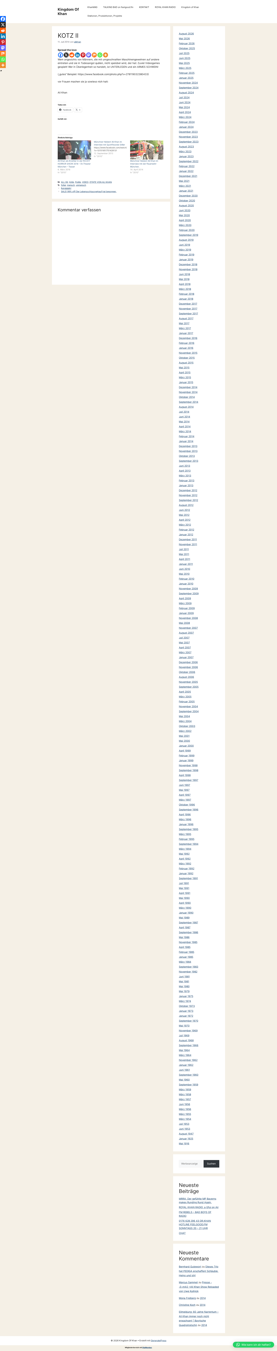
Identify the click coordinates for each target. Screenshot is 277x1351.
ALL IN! (64, 182)
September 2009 (189, 593)
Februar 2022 (186, 166)
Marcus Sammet (188, 1282)
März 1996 (185, 819)
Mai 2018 (184, 279)
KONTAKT (144, 7)
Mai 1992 (184, 853)
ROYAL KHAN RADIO (165, 7)
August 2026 (186, 33)
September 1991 (188, 878)
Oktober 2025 (187, 48)
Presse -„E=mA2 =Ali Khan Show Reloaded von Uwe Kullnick (199, 1287)
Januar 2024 (186, 127)
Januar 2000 (186, 745)
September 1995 (188, 829)
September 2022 (188, 161)
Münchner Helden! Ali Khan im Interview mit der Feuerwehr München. (144, 164)
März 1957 (185, 1099)
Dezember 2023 (188, 131)
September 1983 (188, 966)
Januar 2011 (186, 564)
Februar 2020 (187, 230)
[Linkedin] (77, 54)
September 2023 (189, 141)
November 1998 (188, 765)
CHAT (182, 1233)
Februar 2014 (186, 436)
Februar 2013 (186, 480)
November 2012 (188, 495)
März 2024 (185, 117)
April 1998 (185, 775)
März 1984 (185, 961)
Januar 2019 (186, 259)
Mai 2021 (184, 181)
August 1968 (186, 1040)
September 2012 (188, 500)
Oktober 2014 (187, 397)
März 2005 (185, 696)
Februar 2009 (187, 608)
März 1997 (185, 799)
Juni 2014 (184, 416)
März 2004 (185, 721)
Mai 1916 (184, 1143)
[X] (66, 54)
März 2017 (185, 328)
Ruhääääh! (66, 188)
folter (63, 185)
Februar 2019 (186, 254)
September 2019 (188, 235)
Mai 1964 (184, 1050)
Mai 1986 (184, 937)
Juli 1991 (184, 883)
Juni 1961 (184, 1069)
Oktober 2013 (187, 456)
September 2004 (189, 711)
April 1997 (185, 794)
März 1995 (185, 834)
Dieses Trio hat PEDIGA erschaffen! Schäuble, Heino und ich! (198, 1271)
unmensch (81, 185)
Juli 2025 (184, 53)
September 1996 (188, 809)
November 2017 (188, 308)
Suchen (211, 1163)
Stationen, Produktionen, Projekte (104, 15)
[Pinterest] (83, 54)
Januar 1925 (186, 1138)
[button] (253, 1345)
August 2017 (186, 318)
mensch (71, 185)
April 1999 (185, 750)
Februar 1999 (186, 755)
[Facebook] (60, 54)
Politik (78, 182)
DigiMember (147, 1348)
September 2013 (188, 460)
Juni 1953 (184, 1128)
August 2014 (186, 406)
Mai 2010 (184, 573)
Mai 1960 (184, 1079)
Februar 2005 (187, 701)
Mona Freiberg (187, 1298)
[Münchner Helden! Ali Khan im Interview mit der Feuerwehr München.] (146, 149)
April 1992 (185, 858)
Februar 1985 (186, 952)
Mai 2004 (184, 716)
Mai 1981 (184, 981)
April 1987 (184, 927)
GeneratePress (158, 1340)
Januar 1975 (186, 996)
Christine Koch (187, 1304)
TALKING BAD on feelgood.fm (118, 7)
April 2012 (184, 519)
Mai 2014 (184, 421)
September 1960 (188, 1074)
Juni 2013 (184, 465)
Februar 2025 (186, 73)
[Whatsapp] (99, 54)
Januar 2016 (186, 348)
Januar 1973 (186, 1011)
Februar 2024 (187, 122)
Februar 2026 (187, 43)
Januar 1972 (186, 1015)
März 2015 (185, 377)
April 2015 (184, 372)
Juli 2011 (184, 549)
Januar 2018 (186, 298)
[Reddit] (71, 54)
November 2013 (188, 451)
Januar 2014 (186, 441)
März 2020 (185, 225)
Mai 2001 (184, 736)
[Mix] (94, 54)
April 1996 (185, 814)
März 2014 (185, 431)
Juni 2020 (184, 210)
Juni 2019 (184, 244)
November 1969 (188, 1030)
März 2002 (185, 731)
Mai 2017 (184, 323)
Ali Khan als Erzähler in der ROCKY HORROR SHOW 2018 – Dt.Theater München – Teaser (74, 164)
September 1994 (188, 844)
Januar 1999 (186, 760)
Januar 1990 (186, 912)
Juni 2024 (184, 102)
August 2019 (186, 239)
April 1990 (185, 902)
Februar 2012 (186, 529)
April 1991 (184, 893)
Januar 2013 (186, 485)
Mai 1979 (184, 991)
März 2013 (185, 475)
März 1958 (185, 1094)
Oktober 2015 (187, 357)
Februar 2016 (186, 343)
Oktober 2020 (187, 200)
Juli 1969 (184, 1035)
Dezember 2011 (188, 539)
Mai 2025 (184, 63)
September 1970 (188, 1020)
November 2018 (188, 269)
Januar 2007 (186, 657)
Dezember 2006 (188, 662)
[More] (105, 54)
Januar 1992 (186, 873)
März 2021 (185, 185)
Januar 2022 (186, 171)
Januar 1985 (186, 957)
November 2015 (188, 352)
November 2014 (188, 392)
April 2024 (185, 112)
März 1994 (185, 848)
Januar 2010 (186, 583)
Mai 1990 (184, 898)
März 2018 (185, 289)
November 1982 (188, 971)
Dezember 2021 (188, 176)
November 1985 (188, 942)
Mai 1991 (184, 888)
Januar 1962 (186, 1065)
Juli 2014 (184, 411)
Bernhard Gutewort (190, 1266)
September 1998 (188, 770)
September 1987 (188, 922)
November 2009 (188, 588)
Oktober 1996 (187, 804)
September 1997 (188, 780)
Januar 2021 (186, 190)
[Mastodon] (88, 54)
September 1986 (188, 932)
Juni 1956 (184, 1104)
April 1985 (184, 947)
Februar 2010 (186, 578)
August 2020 (186, 205)
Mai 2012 (184, 515)
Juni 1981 (184, 976)
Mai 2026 (184, 38)
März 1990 (185, 907)
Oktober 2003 (187, 726)
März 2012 (185, 524)
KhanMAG (92, 7)
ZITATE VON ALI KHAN (100, 182)
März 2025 (185, 68)
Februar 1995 (186, 839)
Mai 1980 (184, 986)
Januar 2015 (186, 382)
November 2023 (188, 136)
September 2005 (189, 686)
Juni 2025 (184, 58)
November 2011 (188, 544)
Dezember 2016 (188, 338)
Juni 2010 (184, 569)
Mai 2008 (184, 623)
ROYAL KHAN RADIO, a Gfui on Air (199, 1207)
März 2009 (185, 603)
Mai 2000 (184, 740)
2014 (203, 1298)
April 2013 (185, 470)
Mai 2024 (184, 107)
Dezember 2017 (188, 303)
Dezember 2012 (188, 490)
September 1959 (188, 1084)
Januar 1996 (186, 824)
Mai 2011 (184, 554)
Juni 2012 (184, 510)
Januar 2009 (186, 613)
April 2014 (185, 426)
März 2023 (185, 151)
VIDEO (85, 182)
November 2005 (188, 681)
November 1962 (188, 1060)
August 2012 (186, 505)
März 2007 (185, 652)
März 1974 (185, 1001)
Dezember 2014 (188, 387)
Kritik (71, 182)
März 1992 (185, 863)
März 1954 (185, 1119)
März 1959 (185, 1089)
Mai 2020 (184, 215)
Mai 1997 (184, 790)
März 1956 (185, 1109)
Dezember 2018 (188, 264)
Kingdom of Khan (190, 7)
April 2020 (185, 220)
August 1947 (186, 1133)
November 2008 (188, 618)
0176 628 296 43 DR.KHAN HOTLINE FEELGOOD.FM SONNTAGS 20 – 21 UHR (195, 1224)
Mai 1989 (184, 917)
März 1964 (185, 1055)
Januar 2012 (186, 534)
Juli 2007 (184, 637)
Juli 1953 (184, 1123)
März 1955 (185, 1114)
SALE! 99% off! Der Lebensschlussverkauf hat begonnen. (88, 191)
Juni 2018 (184, 274)
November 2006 (188, 667)
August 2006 (186, 677)
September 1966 (188, 1045)
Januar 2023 (186, 156)
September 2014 (188, 402)
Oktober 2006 (187, 672)
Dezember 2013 (188, 446)
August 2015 (186, 362)
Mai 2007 (184, 642)
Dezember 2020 (188, 195)
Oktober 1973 (187, 1006)
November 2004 (188, 706)
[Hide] (1, 71)
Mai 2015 (184, 367)
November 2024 (188, 82)
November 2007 (188, 627)
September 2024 (189, 87)
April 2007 (185, 647)
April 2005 (185, 691)
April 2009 (185, 598)
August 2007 (186, 632)
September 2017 (188, 313)
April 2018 (184, 284)
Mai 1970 (184, 1025)
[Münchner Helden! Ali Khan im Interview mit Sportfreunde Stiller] (112, 149)
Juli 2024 (184, 97)
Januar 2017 (186, 333)
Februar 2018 (186, 294)
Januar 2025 (186, 77)
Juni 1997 (184, 785)
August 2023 (186, 146)
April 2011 (184, 559)
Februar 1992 (186, 868)
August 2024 (186, 92)
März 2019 (185, 249)
